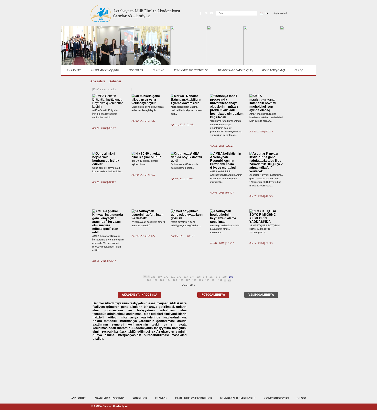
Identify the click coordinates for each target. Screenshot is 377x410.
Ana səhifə (97, 81)
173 (186, 276)
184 (168, 280)
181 (149, 280)
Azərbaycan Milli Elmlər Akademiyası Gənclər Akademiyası (146, 13)
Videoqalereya (261, 295)
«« (145, 276)
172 (179, 276)
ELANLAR (159, 70)
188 (194, 280)
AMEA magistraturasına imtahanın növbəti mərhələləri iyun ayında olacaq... (266, 117)
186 (181, 280)
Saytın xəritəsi (280, 13)
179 (224, 276)
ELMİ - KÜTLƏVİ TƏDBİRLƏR (191, 70)
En (266, 13)
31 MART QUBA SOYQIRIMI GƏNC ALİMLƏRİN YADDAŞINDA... (264, 229)
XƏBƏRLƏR (136, 70)
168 (153, 276)
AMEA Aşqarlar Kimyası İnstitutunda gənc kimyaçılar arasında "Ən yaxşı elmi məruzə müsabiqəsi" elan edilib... (108, 243)
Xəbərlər (115, 81)
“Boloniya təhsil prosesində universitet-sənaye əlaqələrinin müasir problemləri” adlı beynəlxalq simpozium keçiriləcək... (225, 128)
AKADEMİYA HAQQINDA (105, 70)
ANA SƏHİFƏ (74, 70)
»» (229, 280)
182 (155, 280)
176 (205, 276)
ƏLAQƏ (299, 70)
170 (166, 276)
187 (188, 280)
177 (212, 276)
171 (173, 276)
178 (218, 276)
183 (162, 280)
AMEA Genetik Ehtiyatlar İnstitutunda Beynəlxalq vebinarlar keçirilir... (105, 114)
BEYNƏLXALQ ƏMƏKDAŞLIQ (235, 70)
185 (175, 280)
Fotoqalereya (213, 295)
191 (214, 280)
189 (201, 280)
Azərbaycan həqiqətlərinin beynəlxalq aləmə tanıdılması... (224, 229)
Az (261, 13)
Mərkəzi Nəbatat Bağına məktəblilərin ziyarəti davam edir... (186, 110)
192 (220, 280)
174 (192, 276)
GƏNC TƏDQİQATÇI (273, 70)
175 (199, 276)
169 (160, 276)
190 (207, 280)
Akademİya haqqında (139, 295)
